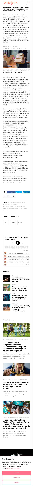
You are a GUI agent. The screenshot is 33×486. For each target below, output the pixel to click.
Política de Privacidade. (12, 468)
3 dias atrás (15, 284)
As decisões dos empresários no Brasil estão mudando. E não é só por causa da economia (16, 385)
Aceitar (16, 473)
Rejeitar (16, 482)
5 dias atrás (15, 303)
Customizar (16, 477)
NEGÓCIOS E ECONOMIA (10, 379)
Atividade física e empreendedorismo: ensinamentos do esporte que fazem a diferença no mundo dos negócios (14, 347)
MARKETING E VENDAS (10, 46)
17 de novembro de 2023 (10, 48)
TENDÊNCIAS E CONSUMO (10, 417)
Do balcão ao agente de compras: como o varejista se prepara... (21, 279)
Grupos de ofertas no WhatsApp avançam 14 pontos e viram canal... (19, 288)
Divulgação (23, 48)
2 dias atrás (15, 276)
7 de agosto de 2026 (23, 339)
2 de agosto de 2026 (24, 379)
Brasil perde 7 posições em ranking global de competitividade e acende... (20, 298)
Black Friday (12, 202)
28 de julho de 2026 (24, 417)
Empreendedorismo (10, 206)
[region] (16, 471)
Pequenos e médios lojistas (12, 208)
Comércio (20, 202)
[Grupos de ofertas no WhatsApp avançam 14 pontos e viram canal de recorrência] (6, 287)
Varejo (25, 208)
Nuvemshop (21, 206)
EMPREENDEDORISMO (10, 339)
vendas (5, 211)
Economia (14, 204)
